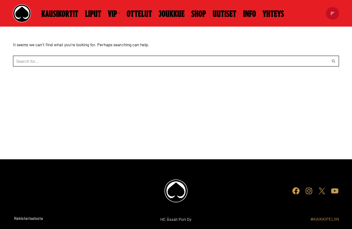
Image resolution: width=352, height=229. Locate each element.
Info (249, 13)
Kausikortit (59, 13)
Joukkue (172, 13)
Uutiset (224, 13)
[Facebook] (296, 191)
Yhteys (273, 13)
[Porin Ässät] (23, 13)
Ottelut (139, 13)
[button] (119, 13)
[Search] (333, 61)
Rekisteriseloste (21, 218)
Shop (198, 13)
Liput (93, 13)
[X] (322, 191)
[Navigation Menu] (332, 13)
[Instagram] (309, 191)
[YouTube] (334, 191)
